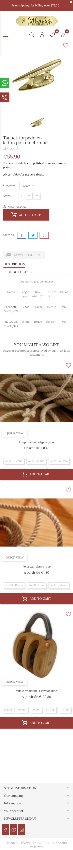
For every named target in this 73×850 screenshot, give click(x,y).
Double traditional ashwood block (36, 691)
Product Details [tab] (18, 272)
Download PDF (23, 255)
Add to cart (29, 215)
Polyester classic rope (37, 566)
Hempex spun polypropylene (37, 442)
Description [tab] (14, 264)
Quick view (15, 433)
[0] (52, 34)
